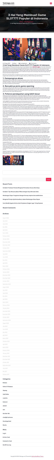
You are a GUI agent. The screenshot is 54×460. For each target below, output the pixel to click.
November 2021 (6, 359)
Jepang (5, 390)
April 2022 (5, 344)
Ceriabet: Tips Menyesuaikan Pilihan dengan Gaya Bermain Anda (21, 191)
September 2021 (6, 365)
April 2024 (5, 299)
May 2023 (5, 332)
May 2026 (5, 227)
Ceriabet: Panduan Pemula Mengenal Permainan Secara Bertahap (21, 187)
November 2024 (6, 278)
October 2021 (6, 362)
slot (4, 409)
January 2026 (6, 239)
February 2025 (6, 269)
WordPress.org (7, 445)
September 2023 (7, 320)
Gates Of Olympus (8, 386)
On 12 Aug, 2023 (6, 63)
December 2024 (6, 275)
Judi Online (6, 394)
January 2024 (6, 308)
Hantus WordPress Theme (37, 456)
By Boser (14, 63)
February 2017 (6, 374)
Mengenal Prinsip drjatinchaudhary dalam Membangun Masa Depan (21, 199)
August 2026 (6, 218)
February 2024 (6, 305)
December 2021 (6, 356)
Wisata (5, 425)
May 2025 (5, 260)
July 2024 (5, 290)
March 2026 (5, 233)
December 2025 (6, 242)
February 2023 (6, 341)
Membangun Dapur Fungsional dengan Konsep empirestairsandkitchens (23, 195)
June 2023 (5, 329)
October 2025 (6, 248)
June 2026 (5, 224)
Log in (4, 433)
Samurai (5, 402)
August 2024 (6, 287)
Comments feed (7, 441)
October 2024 (6, 281)
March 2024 (5, 302)
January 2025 (6, 272)
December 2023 (6, 311)
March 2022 (5, 347)
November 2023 (6, 314)
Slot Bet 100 (6, 413)
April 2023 (5, 335)
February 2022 (6, 350)
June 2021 (5, 368)
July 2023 (5, 326)
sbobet (5, 405)
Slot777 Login (36, 66)
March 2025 (5, 266)
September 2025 (7, 251)
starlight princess (8, 417)
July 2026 (5, 221)
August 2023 (6, 323)
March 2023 (5, 338)
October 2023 (6, 317)
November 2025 (6, 245)
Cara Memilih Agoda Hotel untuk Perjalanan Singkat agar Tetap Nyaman (23, 203)
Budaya (5, 382)
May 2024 (5, 296)
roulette (5, 398)
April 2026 (5, 230)
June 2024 (5, 293)
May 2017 (5, 371)
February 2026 (6, 236)
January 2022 (6, 353)
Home (21, 22)
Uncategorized (28, 22)
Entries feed (6, 437)
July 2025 (5, 254)
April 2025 (5, 263)
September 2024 (7, 284)
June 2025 (5, 257)
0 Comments (33, 63)
